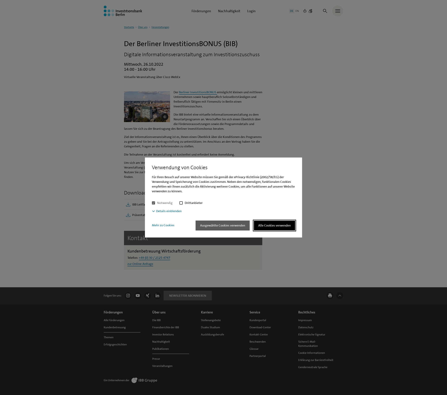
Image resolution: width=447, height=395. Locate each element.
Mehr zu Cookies (163, 225)
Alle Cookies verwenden (274, 225)
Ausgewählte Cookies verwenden (222, 225)
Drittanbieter (194, 203)
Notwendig (165, 203)
